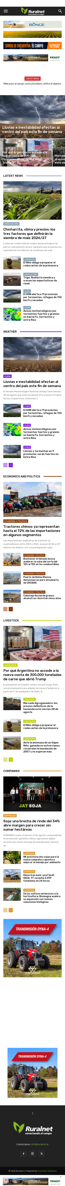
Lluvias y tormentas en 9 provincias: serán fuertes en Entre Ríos (40, 454)
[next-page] (11, 465)
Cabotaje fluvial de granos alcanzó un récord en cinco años (42, 597)
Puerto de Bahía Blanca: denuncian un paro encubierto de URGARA (41, 580)
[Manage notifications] (6, 1180)
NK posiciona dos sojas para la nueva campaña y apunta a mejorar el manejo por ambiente (41, 859)
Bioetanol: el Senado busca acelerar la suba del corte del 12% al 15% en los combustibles (41, 561)
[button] (5, 11)
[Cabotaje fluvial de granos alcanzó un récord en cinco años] (12, 596)
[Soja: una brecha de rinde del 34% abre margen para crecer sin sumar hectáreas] (32, 793)
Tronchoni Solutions (47, 1170)
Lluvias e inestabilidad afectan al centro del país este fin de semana (32, 384)
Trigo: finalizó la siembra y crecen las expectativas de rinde (40, 280)
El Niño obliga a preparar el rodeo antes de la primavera (40, 264)
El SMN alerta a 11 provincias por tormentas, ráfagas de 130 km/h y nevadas (42, 297)
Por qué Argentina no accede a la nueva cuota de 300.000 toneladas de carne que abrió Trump (32, 674)
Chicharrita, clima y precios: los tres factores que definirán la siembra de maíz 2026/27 (29, 233)
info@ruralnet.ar (40, 1144)
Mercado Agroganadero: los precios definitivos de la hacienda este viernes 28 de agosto (40, 708)
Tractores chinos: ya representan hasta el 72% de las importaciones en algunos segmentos (31, 530)
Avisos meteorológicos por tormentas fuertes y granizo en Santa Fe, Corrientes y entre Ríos (41, 315)
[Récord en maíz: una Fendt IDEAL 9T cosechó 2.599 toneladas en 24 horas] (12, 875)
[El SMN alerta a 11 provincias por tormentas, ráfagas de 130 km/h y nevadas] (12, 296)
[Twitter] (41, 1153)
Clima (5, 123)
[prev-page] (5, 465)
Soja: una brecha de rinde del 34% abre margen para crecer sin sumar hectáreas (31, 825)
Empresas (10, 815)
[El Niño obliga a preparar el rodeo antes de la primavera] (12, 262)
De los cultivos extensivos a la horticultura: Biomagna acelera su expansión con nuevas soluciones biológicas (41, 897)
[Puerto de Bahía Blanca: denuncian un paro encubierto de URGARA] (12, 577)
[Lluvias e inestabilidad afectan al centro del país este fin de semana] (32, 117)
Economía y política (15, 521)
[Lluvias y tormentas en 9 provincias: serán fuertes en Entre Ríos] (12, 451)
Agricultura (11, 224)
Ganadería (29, 259)
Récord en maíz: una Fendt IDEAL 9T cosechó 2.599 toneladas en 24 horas (38, 878)
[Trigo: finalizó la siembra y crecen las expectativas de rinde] (12, 279)
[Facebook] (23, 1153)
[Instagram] (32, 1153)
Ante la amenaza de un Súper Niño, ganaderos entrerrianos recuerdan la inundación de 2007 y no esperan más (41, 747)
